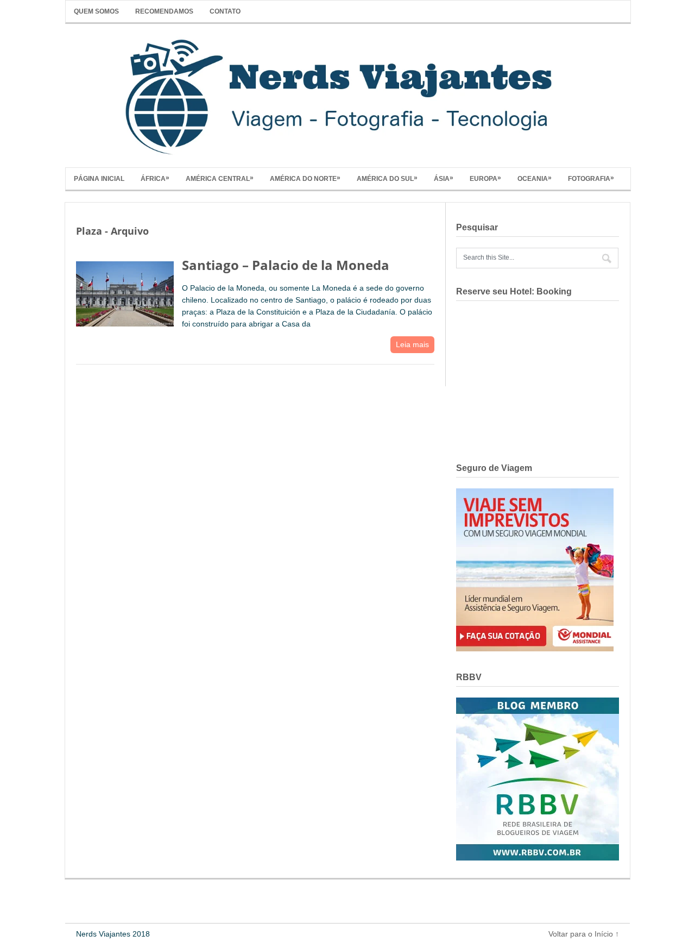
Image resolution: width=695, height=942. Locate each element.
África (155, 178)
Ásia (443, 178)
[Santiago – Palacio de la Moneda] (125, 291)
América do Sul (387, 178)
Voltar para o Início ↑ (583, 934)
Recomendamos (164, 11)
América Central (220, 178)
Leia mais (412, 344)
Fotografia (591, 178)
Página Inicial (99, 179)
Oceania (534, 178)
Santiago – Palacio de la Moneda (285, 265)
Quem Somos (96, 11)
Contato (225, 11)
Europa (485, 178)
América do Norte (305, 178)
